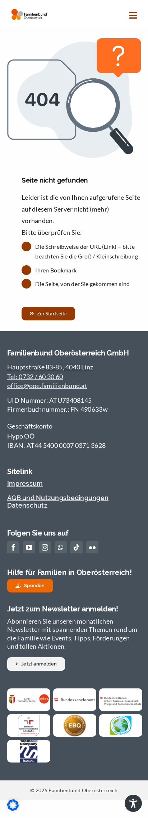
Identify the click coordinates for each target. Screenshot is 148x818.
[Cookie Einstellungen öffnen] (13, 808)
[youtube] (29, 547)
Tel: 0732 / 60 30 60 (35, 377)
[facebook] (13, 547)
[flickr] (92, 547)
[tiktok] (76, 547)
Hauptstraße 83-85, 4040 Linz (50, 367)
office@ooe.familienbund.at (47, 385)
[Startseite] (29, 13)
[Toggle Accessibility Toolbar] (133, 803)
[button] (36, 664)
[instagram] (45, 547)
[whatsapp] (61, 547)
